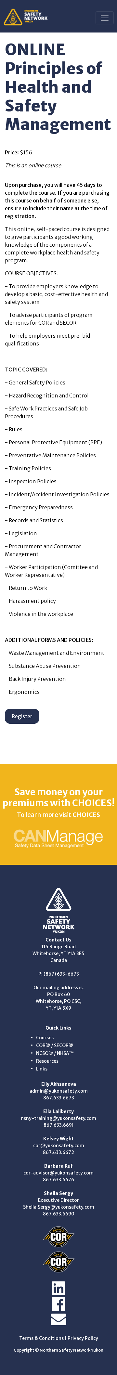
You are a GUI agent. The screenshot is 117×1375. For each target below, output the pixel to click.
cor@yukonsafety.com (58, 1145)
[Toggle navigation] (105, 17)
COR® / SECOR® (54, 1045)
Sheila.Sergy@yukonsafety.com (58, 1207)
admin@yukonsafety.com (59, 1091)
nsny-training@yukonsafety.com (58, 1118)
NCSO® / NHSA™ (55, 1053)
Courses (45, 1038)
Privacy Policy (83, 1338)
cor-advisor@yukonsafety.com (58, 1173)
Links (41, 1069)
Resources (47, 1061)
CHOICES (86, 815)
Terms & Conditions (41, 1338)
